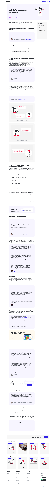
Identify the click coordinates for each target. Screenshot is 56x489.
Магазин (8, 480)
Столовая (17, 480)
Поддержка (8, 473)
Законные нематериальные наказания (42, 35)
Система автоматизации (23, 317)
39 (20, 44)
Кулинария (17, 477)
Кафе (17, 476)
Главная (10, 6)
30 (19, 44)
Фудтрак (17, 483)
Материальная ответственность (41, 32)
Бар (16, 474)
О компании (28, 473)
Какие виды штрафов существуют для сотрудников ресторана (42, 30)
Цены (7, 477)
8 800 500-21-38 (42, 473)
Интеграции (28, 476)
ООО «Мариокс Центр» (29, 39)
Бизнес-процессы (15, 6)
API (27, 477)
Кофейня (17, 473)
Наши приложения (29, 474)
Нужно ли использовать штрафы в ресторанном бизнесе (41, 28)
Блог (7, 483)
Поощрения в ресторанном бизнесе (42, 37)
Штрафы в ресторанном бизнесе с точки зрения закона (41, 25)
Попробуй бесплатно (22, 99)
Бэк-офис (8, 476)
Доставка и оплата (29, 480)
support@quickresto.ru (43, 471)
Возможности (8, 474)
